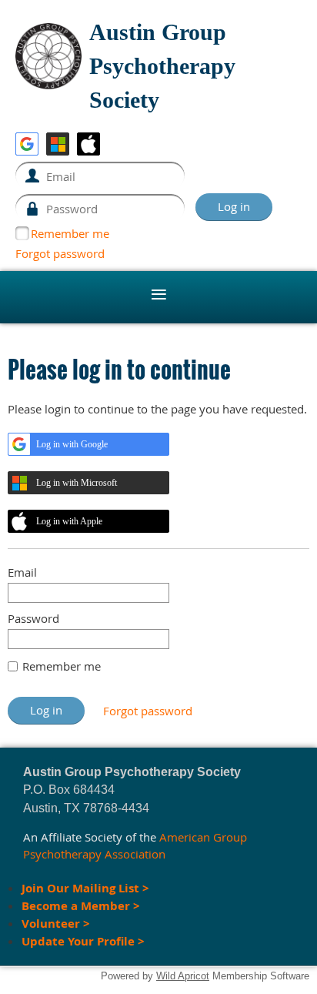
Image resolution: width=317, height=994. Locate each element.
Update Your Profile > (83, 941)
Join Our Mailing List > (85, 888)
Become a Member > (82, 906)
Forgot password (60, 253)
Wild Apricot (182, 976)
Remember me (70, 233)
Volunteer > (56, 923)
